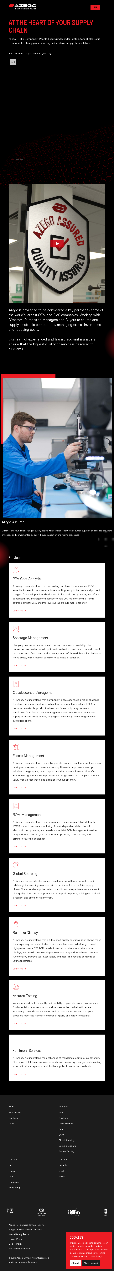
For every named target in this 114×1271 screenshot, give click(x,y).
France (12, 1170)
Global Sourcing (66, 1140)
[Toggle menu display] (103, 7)
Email (61, 1170)
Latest (12, 1123)
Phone (62, 1176)
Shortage (63, 1118)
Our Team (13, 1118)
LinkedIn (63, 1165)
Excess (62, 1129)
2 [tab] (17, 161)
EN (95, 7)
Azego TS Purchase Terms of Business (27, 1224)
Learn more (19, 610)
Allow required (91, 1263)
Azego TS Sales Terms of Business (25, 1229)
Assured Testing (66, 1151)
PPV (61, 1112)
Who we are (15, 1112)
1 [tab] (12, 161)
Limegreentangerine (27, 1262)
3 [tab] (21, 161)
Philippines (14, 1182)
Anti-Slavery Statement (20, 1248)
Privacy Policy (15, 1239)
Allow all (75, 1263)
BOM (61, 1134)
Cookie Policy (15, 1243)
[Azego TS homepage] (22, 7)
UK (10, 1165)
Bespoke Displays (67, 1145)
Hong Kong (14, 1187)
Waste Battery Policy (19, 1234)
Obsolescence (66, 1123)
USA (11, 1176)
